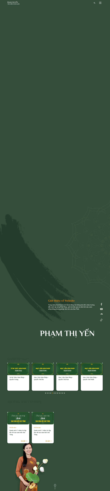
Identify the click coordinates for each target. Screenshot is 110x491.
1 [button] (45, 393)
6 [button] (54, 393)
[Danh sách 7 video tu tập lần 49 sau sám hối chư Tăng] (18, 418)
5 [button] (52, 393)
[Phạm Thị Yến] (13, 3)
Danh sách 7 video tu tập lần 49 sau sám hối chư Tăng (17, 432)
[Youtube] (101, 309)
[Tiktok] (101, 319)
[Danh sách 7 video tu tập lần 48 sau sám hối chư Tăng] (43, 418)
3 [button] (49, 393)
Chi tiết (23, 441)
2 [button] (47, 393)
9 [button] (59, 393)
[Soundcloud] (101, 314)
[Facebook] (101, 304)
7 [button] (56, 393)
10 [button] (61, 393)
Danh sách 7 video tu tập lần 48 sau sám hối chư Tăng (42, 432)
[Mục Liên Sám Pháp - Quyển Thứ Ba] (18, 369)
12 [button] (64, 393)
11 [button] (63, 393)
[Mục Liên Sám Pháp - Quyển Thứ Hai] (43, 369)
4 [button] (51, 393)
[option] (18, 377)
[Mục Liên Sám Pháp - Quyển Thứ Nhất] (67, 369)
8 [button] (57, 393)
